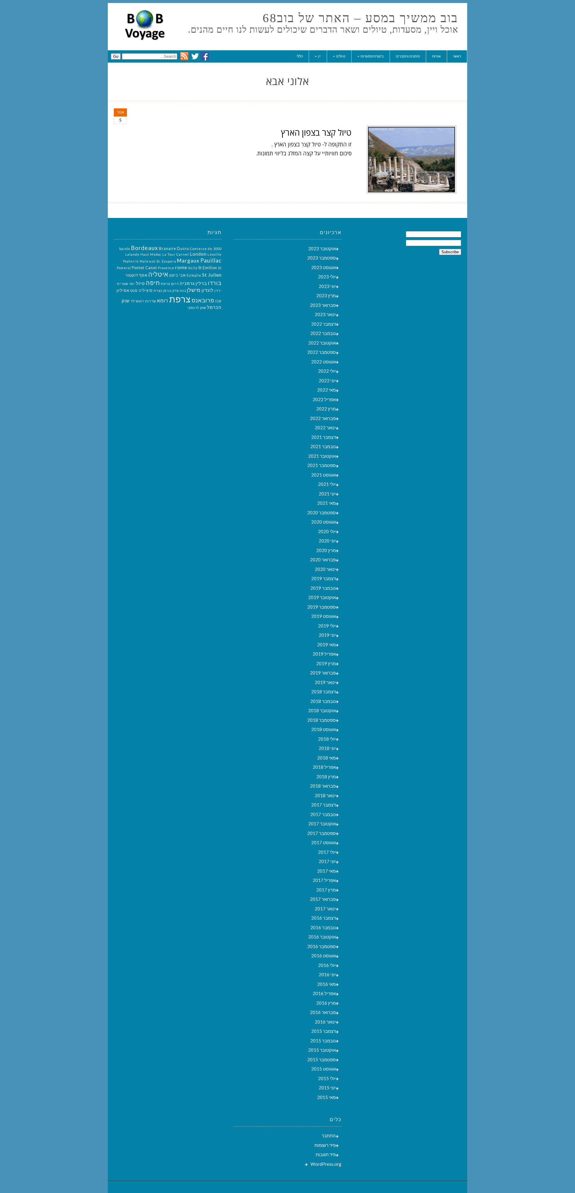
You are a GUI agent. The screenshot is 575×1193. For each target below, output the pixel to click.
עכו (218, 300)
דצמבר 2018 (323, 691)
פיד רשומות (325, 1145)
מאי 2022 (326, 389)
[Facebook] (204, 58)
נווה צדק (179, 290)
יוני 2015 (327, 1087)
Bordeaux (144, 247)
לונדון (208, 290)
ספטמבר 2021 (321, 465)
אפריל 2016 (324, 993)
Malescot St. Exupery (158, 261)
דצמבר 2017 (323, 804)
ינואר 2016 (325, 1021)
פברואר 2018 (323, 786)
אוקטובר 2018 (322, 710)
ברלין (201, 283)
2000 (217, 249)
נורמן (167, 290)
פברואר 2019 (323, 672)
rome (181, 267)
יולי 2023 (327, 276)
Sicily (192, 268)
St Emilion (207, 267)
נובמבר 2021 (323, 446)
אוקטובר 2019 (322, 597)
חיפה (153, 282)
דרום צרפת (170, 284)
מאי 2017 (326, 871)
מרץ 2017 (326, 889)
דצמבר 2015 (323, 1031)
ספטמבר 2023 (321, 257)
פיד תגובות (326, 1154)
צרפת (180, 299)
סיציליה (146, 290)
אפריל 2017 (324, 880)
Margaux (188, 260)
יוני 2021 (327, 493)
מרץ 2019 (326, 663)
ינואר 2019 (325, 682)
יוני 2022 (327, 380)
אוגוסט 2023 (323, 267)
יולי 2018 (327, 739)
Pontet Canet (144, 267)
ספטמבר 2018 (321, 720)
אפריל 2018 (324, 767)
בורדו (215, 283)
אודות (436, 56)
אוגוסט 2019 (323, 616)
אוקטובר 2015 (322, 1050)
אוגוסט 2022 (323, 361)
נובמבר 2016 (323, 927)
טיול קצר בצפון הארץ (316, 132)
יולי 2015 (327, 1078)
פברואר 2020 (323, 559)
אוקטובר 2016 (322, 936)
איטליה (158, 274)
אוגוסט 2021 (323, 474)
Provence (166, 268)
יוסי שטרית (126, 284)
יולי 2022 (327, 371)
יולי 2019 (327, 625)
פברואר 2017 (323, 899)
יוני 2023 (327, 286)
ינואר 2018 (325, 795)
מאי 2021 (326, 503)
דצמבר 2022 (323, 324)
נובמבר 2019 (323, 588)
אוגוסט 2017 (323, 842)
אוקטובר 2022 (322, 342)
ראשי (457, 56)
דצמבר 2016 (323, 918)
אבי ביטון (177, 275)
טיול (140, 283)
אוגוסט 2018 (323, 729)
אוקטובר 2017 (322, 823)
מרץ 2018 (326, 776)
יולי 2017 (327, 852)
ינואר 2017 (325, 908)
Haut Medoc (150, 254)
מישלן (194, 290)
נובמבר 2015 (323, 1040)
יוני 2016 (327, 974)
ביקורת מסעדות (372, 56)
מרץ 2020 (326, 550)
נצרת (158, 290)
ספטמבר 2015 (321, 1059)
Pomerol (124, 268)
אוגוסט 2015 (323, 1068)
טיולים (340, 56)
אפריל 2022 (324, 399)
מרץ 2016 (326, 1003)
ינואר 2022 (325, 427)
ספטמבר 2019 (321, 607)
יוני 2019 (327, 635)
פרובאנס (203, 300)
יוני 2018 (327, 748)
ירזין (218, 290)
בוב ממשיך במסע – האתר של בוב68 (360, 18)
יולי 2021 (327, 484)
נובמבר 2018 (323, 701)
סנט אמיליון (127, 290)
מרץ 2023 (326, 295)
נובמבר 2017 (323, 814)
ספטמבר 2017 (321, 833)
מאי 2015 (326, 1097)
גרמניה (187, 283)
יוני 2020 (327, 540)
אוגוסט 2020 (323, 522)
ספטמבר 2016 (321, 946)
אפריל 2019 (324, 654)
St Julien (212, 275)
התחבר (329, 1135)
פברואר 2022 (323, 418)
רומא (162, 300)
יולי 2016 (327, 965)
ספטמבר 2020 (321, 512)
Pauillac (211, 260)
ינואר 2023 (325, 314)
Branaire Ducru (174, 248)
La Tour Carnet (175, 254)
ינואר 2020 (325, 569)
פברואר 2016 (323, 1012)
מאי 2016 (326, 984)
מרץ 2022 (326, 408)
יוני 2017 (327, 861)
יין (319, 56)
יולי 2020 (327, 531)
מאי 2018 (326, 757)
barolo (124, 249)
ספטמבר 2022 (321, 352)
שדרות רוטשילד (143, 301)
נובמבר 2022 (323, 333)
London (198, 254)
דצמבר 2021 (323, 437)
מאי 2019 (326, 644)
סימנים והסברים (408, 56)
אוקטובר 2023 (322, 248)
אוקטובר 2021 (322, 456)
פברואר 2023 (323, 305)
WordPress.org (326, 1164)
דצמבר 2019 (323, 578)
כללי (299, 56)
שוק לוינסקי (196, 308)
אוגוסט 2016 (323, 955)
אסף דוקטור (136, 275)
